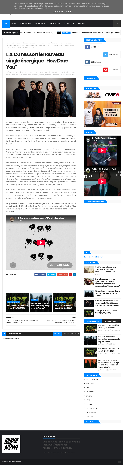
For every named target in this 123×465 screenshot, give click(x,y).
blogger (57, 334)
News (14, 23)
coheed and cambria (39, 43)
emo (49, 43)
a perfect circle (60, 302)
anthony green (16, 43)
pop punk (89, 404)
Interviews (40, 23)
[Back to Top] (119, 462)
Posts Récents (93, 321)
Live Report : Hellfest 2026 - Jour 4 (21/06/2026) (22, 33)
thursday (38, 45)
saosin (31, 45)
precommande (91, 412)
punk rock (89, 416)
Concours (69, 23)
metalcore (90, 392)
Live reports (54, 23)
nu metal (89, 396)
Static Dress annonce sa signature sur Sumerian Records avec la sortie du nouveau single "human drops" (107, 282)
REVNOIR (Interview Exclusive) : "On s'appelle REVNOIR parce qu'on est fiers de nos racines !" (107, 303)
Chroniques (25, 23)
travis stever (46, 45)
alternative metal (14, 302)
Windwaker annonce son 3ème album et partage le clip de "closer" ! (88, 33)
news (15, 45)
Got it (68, 12)
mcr (61, 43)
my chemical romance (14, 75)
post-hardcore (23, 45)
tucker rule (55, 45)
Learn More (58, 12)
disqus (66, 334)
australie (54, 33)
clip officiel (90, 384)
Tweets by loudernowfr (93, 257)
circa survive (27, 43)
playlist (88, 400)
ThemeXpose (16, 462)
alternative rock (92, 380)
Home (8, 43)
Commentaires (111, 321)
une (61, 45)
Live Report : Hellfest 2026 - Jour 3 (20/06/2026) (64, 307)
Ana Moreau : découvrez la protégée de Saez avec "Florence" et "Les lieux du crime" (105, 270)
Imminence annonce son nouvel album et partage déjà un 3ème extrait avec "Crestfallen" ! (109, 363)
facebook (75, 334)
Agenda (81, 23)
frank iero (55, 43)
